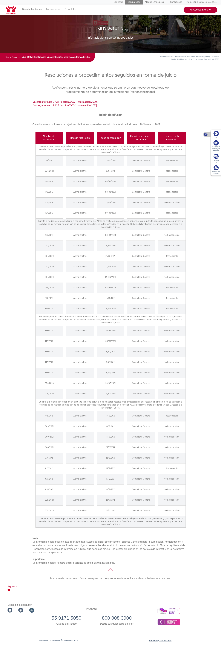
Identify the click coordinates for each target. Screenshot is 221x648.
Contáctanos (176, 2)
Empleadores (53, 9)
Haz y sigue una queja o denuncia (216, 149)
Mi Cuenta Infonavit (200, 10)
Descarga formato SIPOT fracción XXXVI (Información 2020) (64, 102)
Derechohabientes (32, 9)
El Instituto (70, 9)
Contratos (118, 2)
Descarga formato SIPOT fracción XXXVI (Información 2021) (64, 105)
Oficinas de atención (216, 172)
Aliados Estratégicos (154, 2)
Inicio (7, 57)
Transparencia (133, 2)
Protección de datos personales (201, 2)
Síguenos (12, 586)
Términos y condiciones (160, 641)
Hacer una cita (216, 161)
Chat (216, 137)
